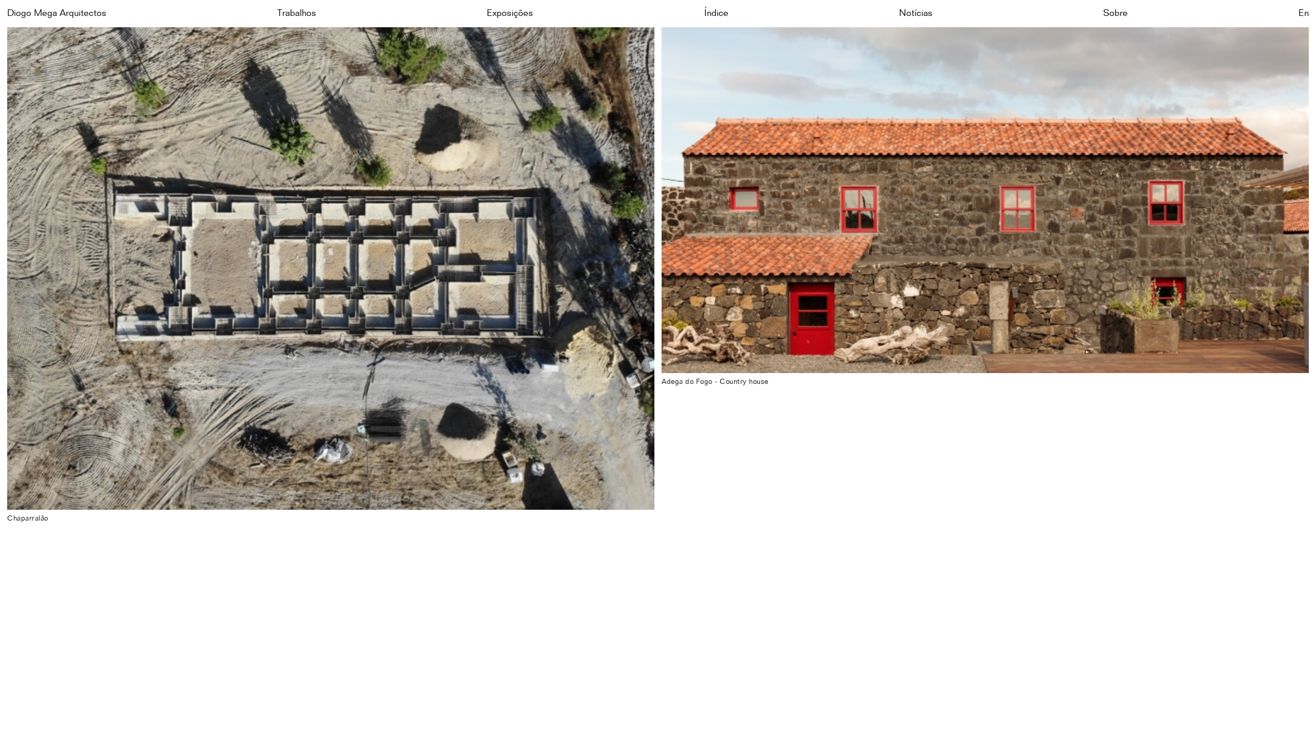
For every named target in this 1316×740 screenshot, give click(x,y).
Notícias (916, 13)
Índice (716, 13)
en (1304, 13)
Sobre (1115, 13)
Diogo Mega (56, 13)
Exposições (510, 13)
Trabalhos (296, 13)
